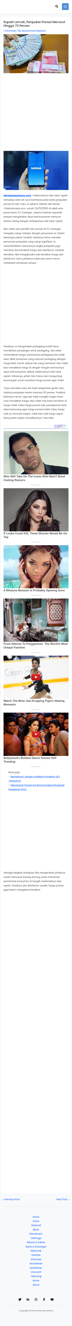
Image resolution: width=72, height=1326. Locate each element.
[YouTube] (52, 1299)
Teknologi (36, 1276)
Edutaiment (36, 1233)
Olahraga (36, 1238)
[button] (56, 6)
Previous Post (11, 1199)
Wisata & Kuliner (36, 1242)
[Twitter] (19, 1299)
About (36, 1284)
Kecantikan (36, 1263)
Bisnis (36, 1229)
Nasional (36, 1225)
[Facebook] (44, 1299)
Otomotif (36, 1272)
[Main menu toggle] (65, 6)
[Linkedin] (27, 1299)
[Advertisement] (36, 114)
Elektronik (36, 1250)
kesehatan (36, 1268)
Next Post (63, 1199)
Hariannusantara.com (17, 195)
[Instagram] (36, 1299)
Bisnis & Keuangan (36, 1246)
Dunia (36, 1221)
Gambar (36, 1255)
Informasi (10, 30)
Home (36, 1217)
